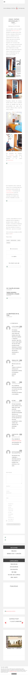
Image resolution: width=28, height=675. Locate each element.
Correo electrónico (9, 492)
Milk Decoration (15, 30)
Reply (21, 326)
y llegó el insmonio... (16, 621)
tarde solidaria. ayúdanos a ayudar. (12, 293)
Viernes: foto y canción (14, 648)
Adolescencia (14, 567)
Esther (14, 400)
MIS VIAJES (14, 572)
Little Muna (15, 326)
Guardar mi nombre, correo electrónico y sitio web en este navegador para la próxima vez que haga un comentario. (11, 512)
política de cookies (13, 671)
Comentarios (14, 248)
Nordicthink (10, 160)
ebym (15, 256)
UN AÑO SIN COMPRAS (14, 574)
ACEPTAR (14, 673)
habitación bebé (15, 435)
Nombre (8, 486)
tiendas (8, 242)
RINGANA (14, 551)
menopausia (14, 564)
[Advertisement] (14, 596)
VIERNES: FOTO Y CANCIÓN (14, 553)
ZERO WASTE (14, 577)
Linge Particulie (9, 192)
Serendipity (9, 190)
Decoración (14, 569)
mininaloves (15, 360)
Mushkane (11, 155)
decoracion (13, 240)
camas (8, 240)
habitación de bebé (16, 440)
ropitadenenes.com (17, 452)
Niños (19, 240)
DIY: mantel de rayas (12, 288)
